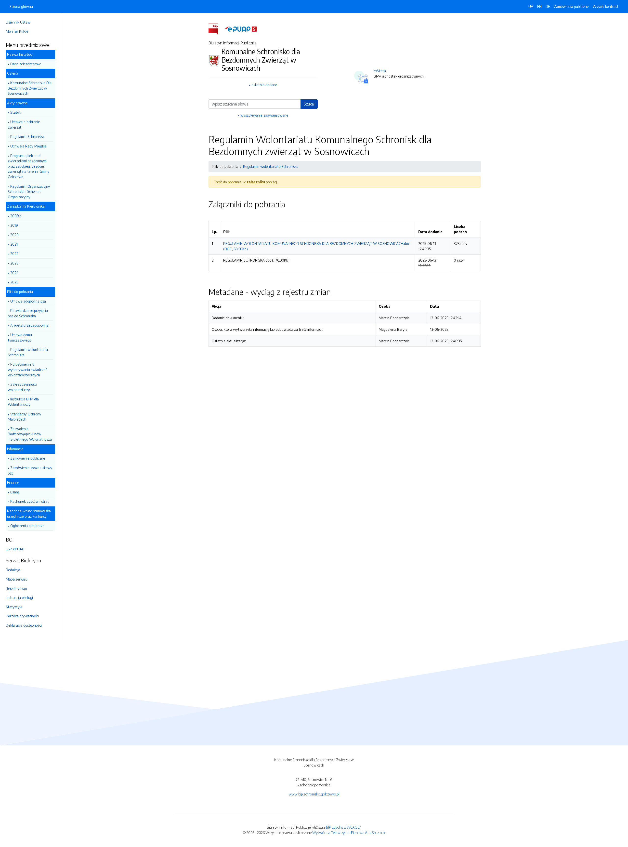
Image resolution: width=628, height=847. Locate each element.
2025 (14, 282)
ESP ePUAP (15, 549)
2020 (14, 234)
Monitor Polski (17, 31)
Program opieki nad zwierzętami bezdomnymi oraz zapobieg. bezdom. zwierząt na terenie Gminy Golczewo (28, 166)
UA (530, 6)
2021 (14, 244)
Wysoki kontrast (605, 6)
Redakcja (13, 570)
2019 (14, 225)
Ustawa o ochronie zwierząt (24, 124)
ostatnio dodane (264, 84)
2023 (14, 263)
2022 (14, 253)
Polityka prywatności (22, 616)
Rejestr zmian (16, 588)
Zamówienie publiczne (27, 458)
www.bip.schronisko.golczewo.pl (314, 794)
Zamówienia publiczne (571, 6)
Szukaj (309, 104)
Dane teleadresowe (25, 64)
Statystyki (14, 607)
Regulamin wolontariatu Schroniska (28, 352)
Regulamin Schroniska (27, 136)
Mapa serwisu (16, 579)
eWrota (380, 70)
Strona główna (21, 6)
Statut (15, 112)
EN (539, 6)
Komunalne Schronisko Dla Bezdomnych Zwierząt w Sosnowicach (30, 87)
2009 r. (16, 215)
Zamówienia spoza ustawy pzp (30, 470)
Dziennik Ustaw (18, 22)
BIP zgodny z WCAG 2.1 (343, 827)
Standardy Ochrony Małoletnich (24, 417)
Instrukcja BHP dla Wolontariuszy (23, 402)
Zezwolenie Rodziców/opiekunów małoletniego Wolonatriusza (30, 433)
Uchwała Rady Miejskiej (28, 146)
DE (548, 6)
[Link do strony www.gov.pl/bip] (216, 28)
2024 (14, 272)
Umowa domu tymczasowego (20, 337)
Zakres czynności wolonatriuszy (22, 387)
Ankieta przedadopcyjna (29, 325)
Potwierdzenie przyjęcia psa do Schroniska (28, 313)
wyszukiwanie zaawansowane (264, 115)
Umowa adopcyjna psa (28, 301)
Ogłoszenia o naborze (27, 525)
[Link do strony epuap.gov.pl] (241, 28)
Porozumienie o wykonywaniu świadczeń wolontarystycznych (27, 369)
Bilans (14, 492)
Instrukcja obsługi (19, 597)
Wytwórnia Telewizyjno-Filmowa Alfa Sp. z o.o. (349, 832)
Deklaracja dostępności (24, 625)
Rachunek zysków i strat (29, 501)
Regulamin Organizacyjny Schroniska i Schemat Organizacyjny (29, 191)
